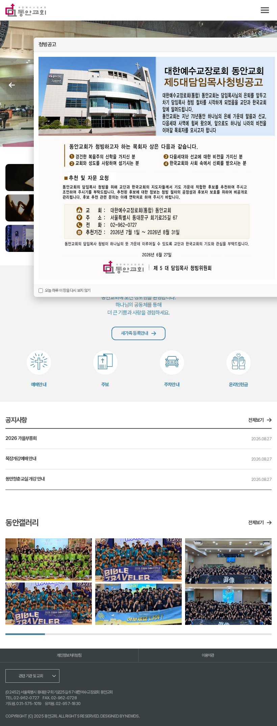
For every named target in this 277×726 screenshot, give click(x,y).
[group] (48, 581)
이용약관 (208, 655)
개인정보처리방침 (69, 655)
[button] (12, 85)
